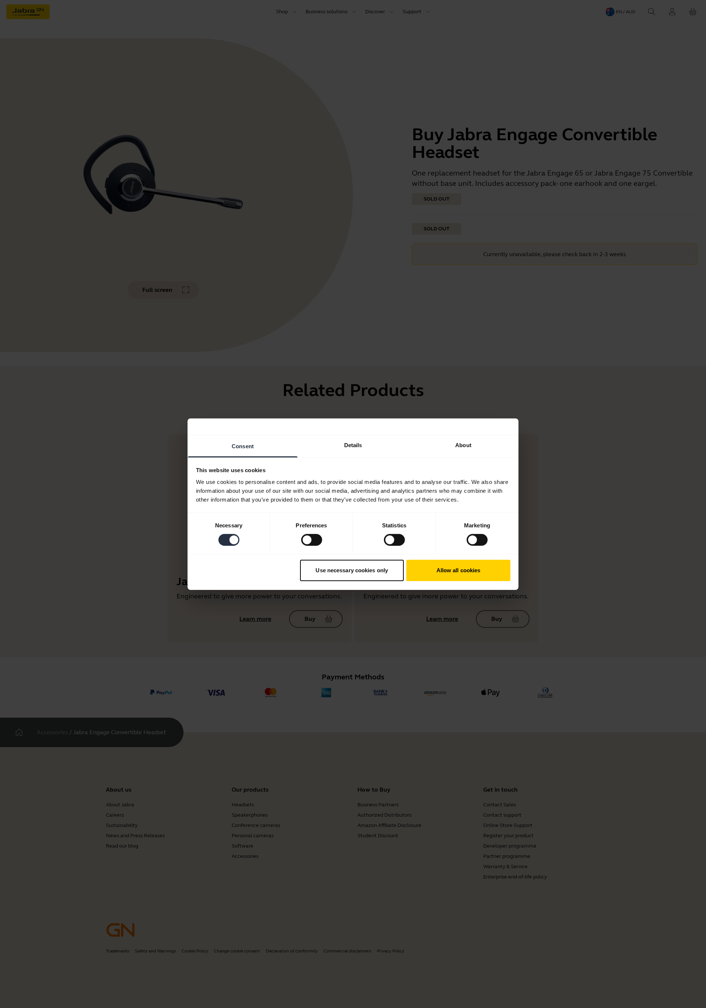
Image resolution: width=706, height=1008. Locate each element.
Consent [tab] (243, 446)
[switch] (311, 540)
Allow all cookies (458, 570)
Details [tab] (353, 445)
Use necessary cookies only (351, 570)
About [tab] (463, 445)
